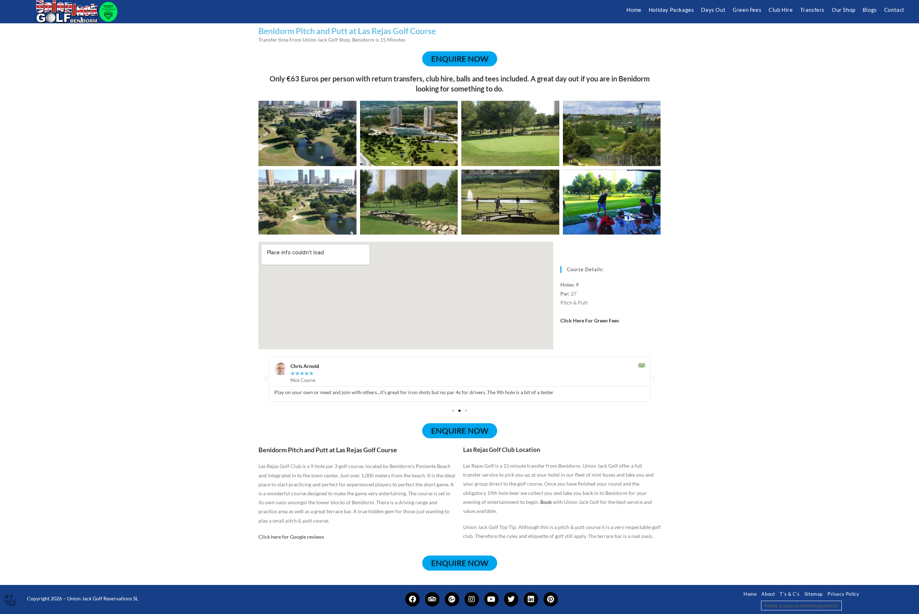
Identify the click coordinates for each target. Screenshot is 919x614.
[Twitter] (511, 599)
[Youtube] (491, 599)
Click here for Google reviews (291, 537)
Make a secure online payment (801, 605)
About (768, 594)
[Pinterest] (551, 599)
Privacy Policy (843, 594)
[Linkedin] (531, 599)
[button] (265, 379)
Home (750, 594)
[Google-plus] (452, 599)
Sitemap (813, 594)
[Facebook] (412, 599)
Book (546, 502)
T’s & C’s (789, 594)
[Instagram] (472, 599)
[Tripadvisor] (432, 599)
